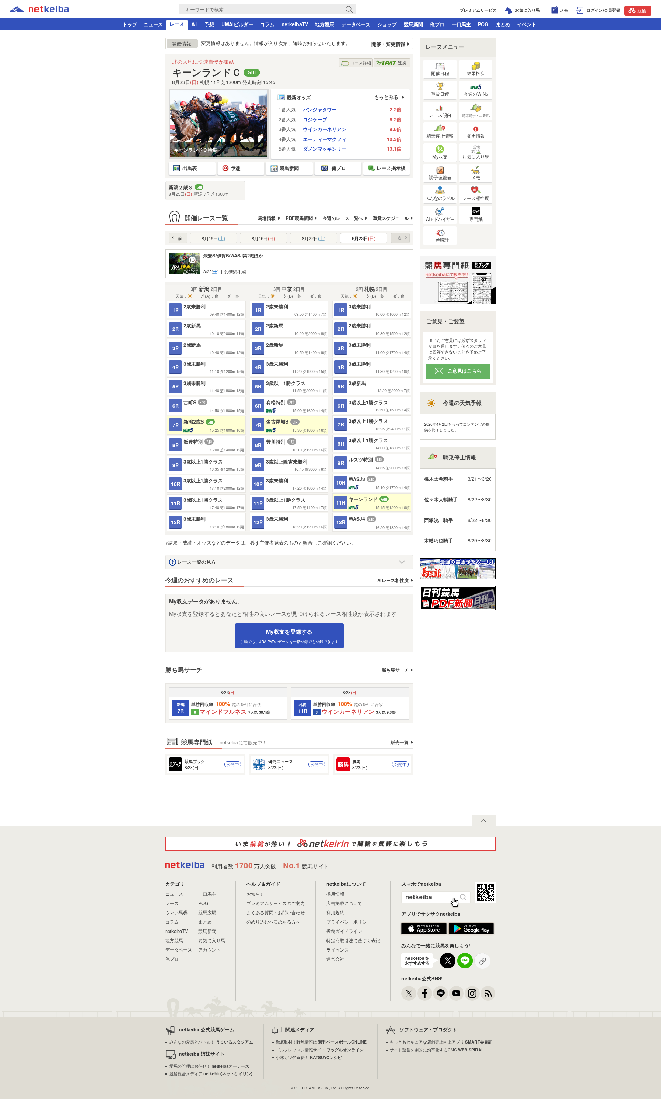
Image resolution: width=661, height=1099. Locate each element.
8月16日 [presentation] (263, 238)
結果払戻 (476, 73)
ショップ (387, 24)
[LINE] (440, 993)
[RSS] (488, 993)
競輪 (641, 10)
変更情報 (476, 135)
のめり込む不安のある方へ (273, 921)
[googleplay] (471, 932)
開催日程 (440, 73)
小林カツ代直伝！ (309, 1057)
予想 (209, 24)
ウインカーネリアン (324, 129)
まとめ (503, 24)
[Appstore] (424, 932)
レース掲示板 (391, 167)
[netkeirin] (330, 844)
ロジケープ (315, 119)
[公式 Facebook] (424, 993)
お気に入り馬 (475, 156)
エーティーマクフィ (324, 139)
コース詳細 (360, 62)
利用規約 (335, 912)
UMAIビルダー (237, 24)
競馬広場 (207, 912)
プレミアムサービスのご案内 (275, 903)
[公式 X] (408, 993)
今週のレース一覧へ (343, 218)
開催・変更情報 (388, 44)
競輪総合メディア (210, 1073)
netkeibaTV (295, 24)
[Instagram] (472, 993)
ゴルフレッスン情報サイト (320, 1049)
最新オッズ (299, 97)
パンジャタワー (320, 109)
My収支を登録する (289, 636)
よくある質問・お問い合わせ (275, 912)
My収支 (440, 156)
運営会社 (335, 959)
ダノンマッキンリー (324, 148)
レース (177, 23)
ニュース (153, 24)
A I (194, 24)
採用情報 (335, 894)
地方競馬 (324, 24)
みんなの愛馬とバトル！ (211, 1042)
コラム (267, 24)
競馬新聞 (413, 24)
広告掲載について (344, 903)
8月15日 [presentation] (213, 238)
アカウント (209, 949)
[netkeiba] (39, 10)
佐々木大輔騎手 (441, 499)
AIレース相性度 (393, 580)
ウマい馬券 (176, 912)
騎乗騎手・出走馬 (476, 115)
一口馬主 (461, 24)
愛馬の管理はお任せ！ (209, 1066)
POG (483, 24)
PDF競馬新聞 (299, 218)
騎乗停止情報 (440, 135)
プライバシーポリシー (348, 921)
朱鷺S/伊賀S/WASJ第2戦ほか (233, 255)
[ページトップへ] (484, 820)
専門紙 (476, 219)
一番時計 (440, 239)
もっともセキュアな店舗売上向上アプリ (441, 1042)
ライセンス (337, 949)
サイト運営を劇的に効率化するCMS (437, 1049)
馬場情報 (267, 218)
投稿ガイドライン (344, 931)
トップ (130, 24)
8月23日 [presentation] (363, 238)
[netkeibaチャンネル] (456, 993)
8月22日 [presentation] (313, 238)
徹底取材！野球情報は (321, 1042)
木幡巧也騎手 (438, 540)
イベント (526, 24)
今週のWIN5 (476, 94)
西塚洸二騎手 (438, 520)
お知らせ (255, 894)
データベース (356, 24)
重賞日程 (440, 94)
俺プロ (437, 24)
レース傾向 (440, 115)
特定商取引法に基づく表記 (353, 940)
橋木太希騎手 (438, 478)
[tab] (213, 238)
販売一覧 (400, 742)
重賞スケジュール (391, 218)
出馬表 (189, 167)
